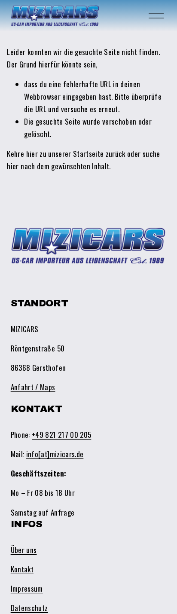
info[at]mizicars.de (55, 454)
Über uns (24, 549)
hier (32, 153)
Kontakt (22, 569)
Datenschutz (29, 607)
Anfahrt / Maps (33, 387)
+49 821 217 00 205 (61, 434)
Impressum (27, 588)
